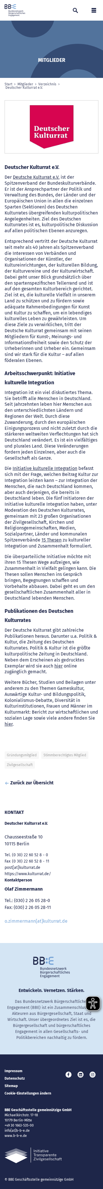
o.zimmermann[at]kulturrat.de (36, 921)
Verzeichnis (47, 84)
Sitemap (11, 1086)
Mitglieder (25, 84)
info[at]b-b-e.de (17, 1131)
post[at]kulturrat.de (22, 867)
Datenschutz (15, 1078)
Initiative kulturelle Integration (45, 468)
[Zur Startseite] (15, 10)
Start (8, 84)
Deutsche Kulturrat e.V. (36, 177)
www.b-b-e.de (16, 1136)
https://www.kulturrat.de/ (28, 873)
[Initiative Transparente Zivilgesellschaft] (33, 1155)
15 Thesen (51, 540)
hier (58, 666)
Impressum (13, 1071)
